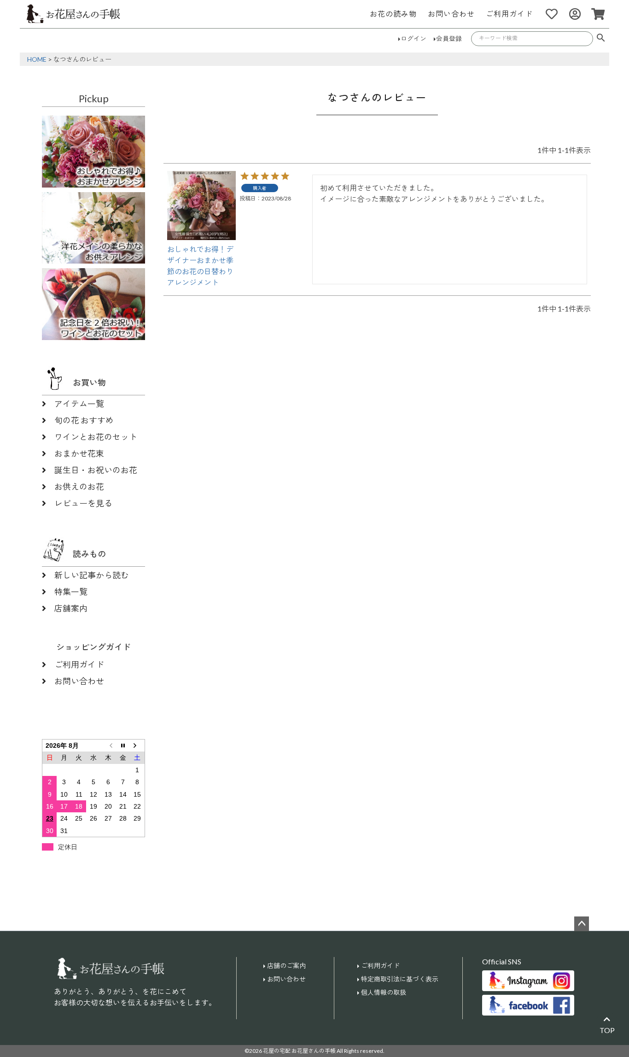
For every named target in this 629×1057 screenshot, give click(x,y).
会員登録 (449, 38)
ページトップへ (581, 923)
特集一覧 (70, 592)
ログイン (413, 38)
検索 (601, 38)
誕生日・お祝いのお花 (95, 470)
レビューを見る (83, 503)
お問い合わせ (451, 13)
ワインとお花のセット (95, 437)
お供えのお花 (79, 487)
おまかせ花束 (79, 453)
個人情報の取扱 (383, 992)
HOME (37, 59)
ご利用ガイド (509, 13)
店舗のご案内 (286, 965)
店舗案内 (70, 608)
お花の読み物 (393, 13)
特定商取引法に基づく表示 (399, 979)
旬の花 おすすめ (84, 420)
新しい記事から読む (91, 575)
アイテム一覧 (79, 404)
